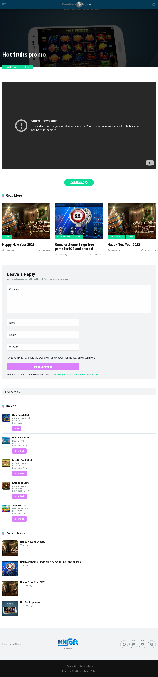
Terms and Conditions (71, 671)
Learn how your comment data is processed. (74, 374)
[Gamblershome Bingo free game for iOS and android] (79, 221)
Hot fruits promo (30, 602)
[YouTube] (142, 644)
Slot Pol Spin (19, 505)
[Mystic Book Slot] (6, 466)
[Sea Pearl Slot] (6, 420)
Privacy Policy (90, 671)
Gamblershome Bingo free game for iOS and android (74, 247)
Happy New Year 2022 (124, 245)
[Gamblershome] (79, 4)
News (27, 67)
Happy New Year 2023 (18, 245)
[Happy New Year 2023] (26, 221)
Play (17, 428)
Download (19, 451)
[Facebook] (124, 644)
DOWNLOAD (77, 182)
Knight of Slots (21, 482)
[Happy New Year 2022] (132, 221)
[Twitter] (133, 644)
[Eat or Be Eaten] (6, 443)
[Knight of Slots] (6, 488)
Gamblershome (12, 67)
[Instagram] (152, 644)
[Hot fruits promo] (10, 615)
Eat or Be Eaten (21, 437)
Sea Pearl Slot (20, 415)
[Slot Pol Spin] (6, 511)
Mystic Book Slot (22, 460)
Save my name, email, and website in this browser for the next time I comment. (53, 357)
